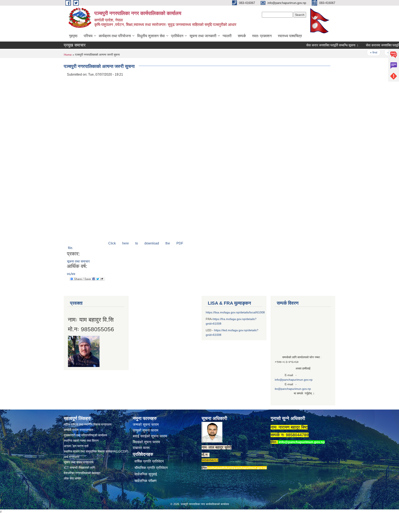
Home (68, 54)
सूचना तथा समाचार (78, 261)
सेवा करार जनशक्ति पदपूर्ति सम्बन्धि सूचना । (323, 45)
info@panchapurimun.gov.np (294, 379)
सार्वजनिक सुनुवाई (145, 474)
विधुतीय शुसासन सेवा (151, 36)
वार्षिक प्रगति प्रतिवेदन (149, 461)
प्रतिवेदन (177, 36)
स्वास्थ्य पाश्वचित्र (290, 36)
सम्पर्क (242, 36)
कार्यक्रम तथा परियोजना (115, 36)
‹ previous (384, 52)
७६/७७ (71, 274)
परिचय (88, 36)
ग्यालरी (227, 36)
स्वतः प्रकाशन (262, 36)
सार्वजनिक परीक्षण (145, 481)
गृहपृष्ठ (73, 36)
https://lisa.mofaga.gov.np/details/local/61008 (235, 312)
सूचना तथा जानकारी (203, 36)
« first (364, 52)
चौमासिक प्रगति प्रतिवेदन (151, 468)
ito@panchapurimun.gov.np (293, 388)
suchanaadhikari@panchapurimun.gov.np (237, 467)
